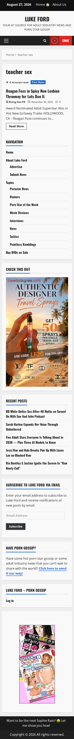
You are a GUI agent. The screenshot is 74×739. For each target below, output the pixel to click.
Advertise (16, 166)
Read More (18, 127)
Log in (10, 600)
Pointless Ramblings (23, 244)
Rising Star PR (17, 102)
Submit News (18, 174)
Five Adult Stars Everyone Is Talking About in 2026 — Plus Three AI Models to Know (34, 440)
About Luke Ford (16, 160)
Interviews (16, 220)
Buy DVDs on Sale (17, 252)
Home (9, 152)
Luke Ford (37, 19)
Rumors (15, 196)
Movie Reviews (19, 212)
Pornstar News (19, 188)
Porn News (38, 82)
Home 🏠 (43, 4)
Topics (10, 182)
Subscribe (15, 526)
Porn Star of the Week (24, 204)
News (13, 228)
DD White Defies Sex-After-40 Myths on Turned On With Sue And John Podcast (36, 414)
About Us (59, 4)
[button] (6, 40)
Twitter (14, 236)
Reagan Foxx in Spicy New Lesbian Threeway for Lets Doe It (32, 93)
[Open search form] (44, 40)
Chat (65, 40)
